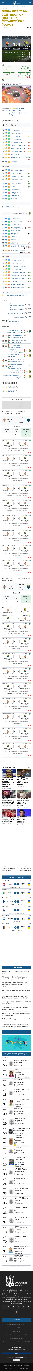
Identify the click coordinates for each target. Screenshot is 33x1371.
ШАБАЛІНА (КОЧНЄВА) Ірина (20, 246)
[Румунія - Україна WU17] (16, 927)
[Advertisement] (16, 844)
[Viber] (16, 31)
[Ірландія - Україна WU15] (16, 893)
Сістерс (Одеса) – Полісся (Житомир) (25, 869)
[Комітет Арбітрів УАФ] (16, 1338)
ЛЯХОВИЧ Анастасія (17, 187)
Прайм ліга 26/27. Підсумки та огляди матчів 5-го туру (16, 1020)
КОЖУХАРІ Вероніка (17, 287)
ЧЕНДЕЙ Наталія (16, 193)
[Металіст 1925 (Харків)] (25, 45)
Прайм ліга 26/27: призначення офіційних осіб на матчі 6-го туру (16, 1014)
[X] (12, 31)
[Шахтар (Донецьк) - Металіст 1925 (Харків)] (16, 461)
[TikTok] (18, 1307)
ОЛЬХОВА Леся (16, 225)
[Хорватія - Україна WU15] (16, 884)
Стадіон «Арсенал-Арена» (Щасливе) (11, 38)
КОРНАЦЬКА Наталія (17, 284)
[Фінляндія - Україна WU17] (16, 901)
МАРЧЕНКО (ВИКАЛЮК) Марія (20, 157)
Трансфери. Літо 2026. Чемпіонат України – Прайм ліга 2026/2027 (15, 1008)
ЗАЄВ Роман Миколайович (13, 207)
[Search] (30, 2)
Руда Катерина (19, 108)
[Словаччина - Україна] (16, 910)
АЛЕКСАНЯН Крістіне (17, 222)
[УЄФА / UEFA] (16, 1328)
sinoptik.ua (23, 1357)
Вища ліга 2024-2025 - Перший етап (14, 37)
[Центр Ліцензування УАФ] (16, 1335)
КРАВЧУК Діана (16, 139)
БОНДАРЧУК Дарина (17, 260)
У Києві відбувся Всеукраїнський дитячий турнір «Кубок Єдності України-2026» (14, 978)
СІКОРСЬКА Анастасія (18, 145)
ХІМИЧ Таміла (15, 237)
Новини (12, 1365)
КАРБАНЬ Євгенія (16, 130)
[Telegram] (8, 31)
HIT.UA (14, 1359)
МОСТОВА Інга (16, 162)
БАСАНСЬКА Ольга (17, 231)
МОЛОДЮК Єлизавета (18, 250)
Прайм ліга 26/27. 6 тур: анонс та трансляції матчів (15, 972)
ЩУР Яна (14, 281)
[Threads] (16, 1312)
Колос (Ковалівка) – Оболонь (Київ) (8, 869)
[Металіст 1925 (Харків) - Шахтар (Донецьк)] (16, 446)
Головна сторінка (6, 7)
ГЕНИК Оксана (16, 136)
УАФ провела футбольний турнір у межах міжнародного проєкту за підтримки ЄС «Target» (14, 984)
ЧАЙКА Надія (15, 154)
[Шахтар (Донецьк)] (7, 45)
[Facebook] (4, 31)
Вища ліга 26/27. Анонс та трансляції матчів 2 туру (16, 991)
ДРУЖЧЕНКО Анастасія (18, 275)
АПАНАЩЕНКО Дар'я (17, 228)
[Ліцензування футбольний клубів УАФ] (16, 1342)
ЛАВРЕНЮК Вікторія (17, 278)
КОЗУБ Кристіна (16, 263)
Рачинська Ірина (16, 110)
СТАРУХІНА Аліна (16, 151)
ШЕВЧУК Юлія (15, 243)
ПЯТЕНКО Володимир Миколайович (16, 295)
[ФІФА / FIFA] (16, 1331)
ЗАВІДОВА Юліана (17, 184)
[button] (3, 2)
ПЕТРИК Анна (15, 240)
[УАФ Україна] (16, 1324)
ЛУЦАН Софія (15, 199)
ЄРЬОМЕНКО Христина (18, 272)
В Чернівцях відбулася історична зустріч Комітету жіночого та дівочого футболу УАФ (15, 997)
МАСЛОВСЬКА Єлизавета (19, 190)
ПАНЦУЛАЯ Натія (16, 234)
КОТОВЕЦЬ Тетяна (17, 142)
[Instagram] (8, 1307)
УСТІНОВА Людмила (17, 170)
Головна (6, 1365)
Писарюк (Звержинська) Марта (18, 114)
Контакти (26, 1365)
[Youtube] (28, 1307)
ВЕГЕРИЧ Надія (16, 173)
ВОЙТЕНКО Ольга (16, 269)
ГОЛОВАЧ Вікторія (17, 176)
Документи (19, 1365)
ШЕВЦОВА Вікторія (17, 196)
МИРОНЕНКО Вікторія (18, 148)
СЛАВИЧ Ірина (15, 218)
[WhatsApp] (20, 31)
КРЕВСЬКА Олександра (18, 266)
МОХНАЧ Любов (16, 133)
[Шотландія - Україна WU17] (16, 918)
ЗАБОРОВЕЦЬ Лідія (17, 179)
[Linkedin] (25, 31)
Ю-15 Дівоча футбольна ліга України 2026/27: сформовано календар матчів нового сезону (16, 1025)
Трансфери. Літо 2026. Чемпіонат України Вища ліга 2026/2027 (16, 1002)
